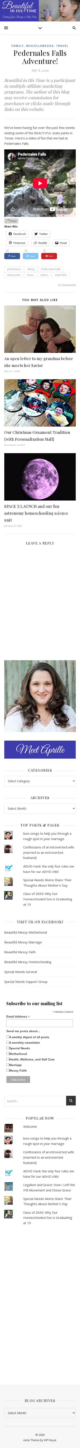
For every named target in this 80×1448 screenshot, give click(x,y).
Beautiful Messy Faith (20, 952)
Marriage (15, 1065)
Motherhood (18, 1054)
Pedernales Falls (51, 269)
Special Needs (19, 1048)
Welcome (30, 1126)
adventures (14, 269)
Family (18, 46)
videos (44, 275)
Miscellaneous (40, 46)
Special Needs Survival (20, 972)
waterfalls (61, 275)
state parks (13, 275)
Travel (62, 46)
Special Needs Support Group (26, 981)
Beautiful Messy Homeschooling (27, 962)
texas (30, 275)
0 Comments (67, 285)
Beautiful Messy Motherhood (25, 932)
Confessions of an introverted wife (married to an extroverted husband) (48, 852)
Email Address (18, 1017)
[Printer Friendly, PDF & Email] (11, 221)
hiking (30, 269)
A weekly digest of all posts (29, 1037)
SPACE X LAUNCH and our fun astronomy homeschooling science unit (36, 513)
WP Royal (50, 1440)
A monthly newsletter (24, 1042)
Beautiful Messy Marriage (23, 942)
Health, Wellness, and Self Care (32, 1059)
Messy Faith (18, 1070)
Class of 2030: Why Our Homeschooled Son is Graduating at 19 (47, 899)
